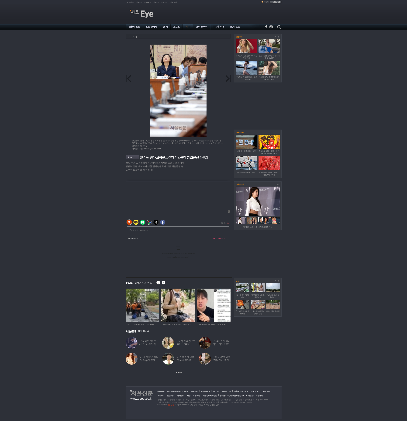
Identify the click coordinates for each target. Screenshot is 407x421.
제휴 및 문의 (255, 391)
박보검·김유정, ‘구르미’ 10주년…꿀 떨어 (185, 344)
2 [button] (178, 372)
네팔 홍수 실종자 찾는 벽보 (246, 151)
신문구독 (160, 391)
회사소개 (160, 395)
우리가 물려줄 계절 (272, 311)
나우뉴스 (147, 2)
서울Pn (138, 2)
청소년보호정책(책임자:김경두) (232, 395)
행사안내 (180, 395)
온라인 (181, 391)
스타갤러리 (240, 184)
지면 (176, 391)
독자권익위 (226, 391)
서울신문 (130, 2)
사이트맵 (266, 391)
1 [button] (176, 372)
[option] (136, 305)
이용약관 (196, 395)
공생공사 (164, 2)
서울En (156, 2)
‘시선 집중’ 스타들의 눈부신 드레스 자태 (148, 360)
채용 (188, 395)
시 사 (237, 281)
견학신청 (215, 391)
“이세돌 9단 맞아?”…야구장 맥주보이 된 (149, 344)
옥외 (186, 391)
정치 (137, 36)
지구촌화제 (240, 132)
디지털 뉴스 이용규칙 (254, 395)
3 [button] (181, 372)
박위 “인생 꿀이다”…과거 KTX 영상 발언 (222, 344)
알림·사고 (171, 395)
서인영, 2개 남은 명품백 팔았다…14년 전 (185, 360)
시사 (129, 36)
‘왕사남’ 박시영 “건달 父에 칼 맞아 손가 (222, 360)
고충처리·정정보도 (241, 391)
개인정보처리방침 (210, 395)
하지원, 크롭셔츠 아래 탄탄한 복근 (257, 227)
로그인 (266, 2)
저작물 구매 (205, 391)
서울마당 (194, 391)
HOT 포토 (239, 37)
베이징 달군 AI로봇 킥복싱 (246, 172)
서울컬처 (173, 2)
